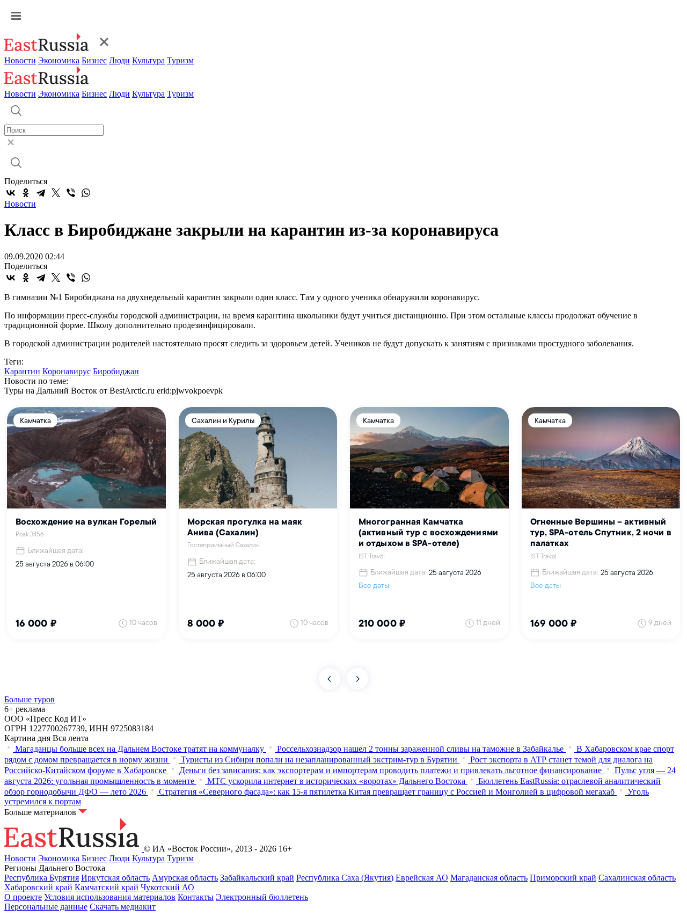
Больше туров (29, 699)
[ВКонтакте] (10, 192)
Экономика (58, 60)
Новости (20, 60)
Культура (148, 60)
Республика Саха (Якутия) (344, 877)
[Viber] (70, 192)
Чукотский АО (167, 887)
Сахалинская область (637, 877)
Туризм (180, 60)
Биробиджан (116, 371)
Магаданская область (489, 877)
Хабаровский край (38, 887)
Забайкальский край (257, 877)
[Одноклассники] (25, 192)
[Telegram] (40, 192)
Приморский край (563, 877)
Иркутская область (115, 877)
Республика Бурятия (41, 877)
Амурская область (185, 877)
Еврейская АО (422, 877)
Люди (119, 60)
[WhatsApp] (85, 192)
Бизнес (94, 60)
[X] (55, 192)
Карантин (22, 371)
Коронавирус (66, 371)
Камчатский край (106, 887)
